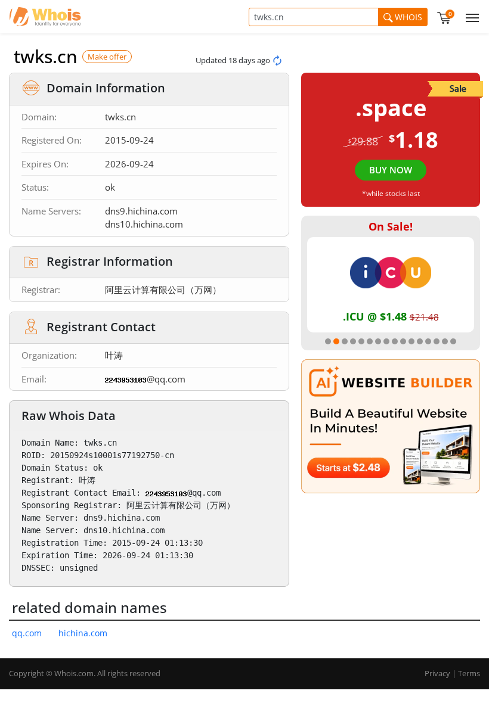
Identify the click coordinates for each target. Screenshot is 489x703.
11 (411, 341)
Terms (469, 673)
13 (428, 341)
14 (437, 341)
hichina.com (82, 633)
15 (445, 341)
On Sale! (391, 226)
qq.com (27, 633)
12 (420, 341)
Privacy (437, 673)
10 (403, 341)
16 (453, 341)
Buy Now (390, 170)
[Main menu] (469, 16)
